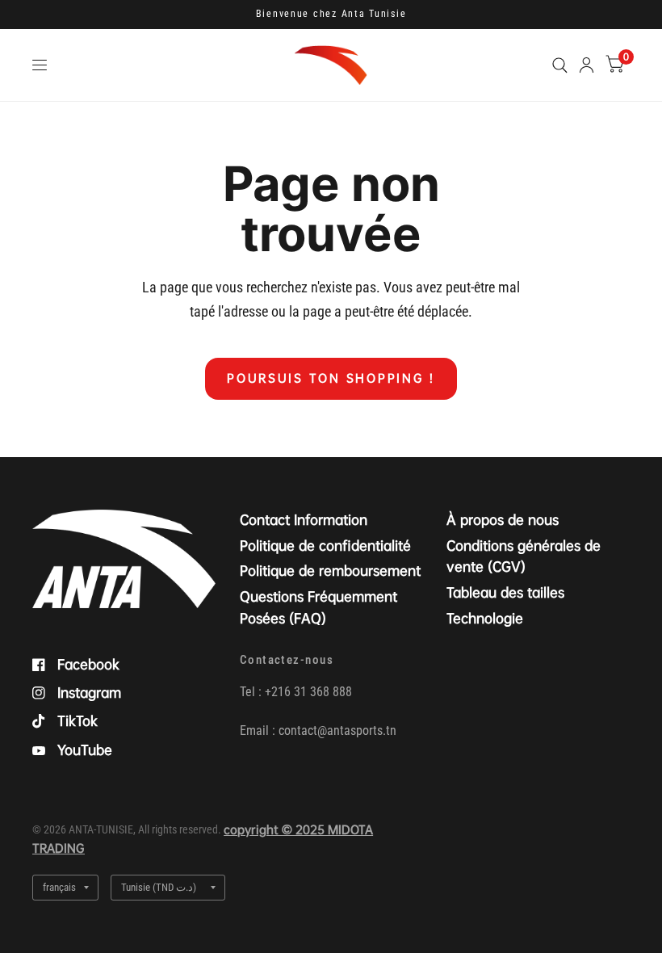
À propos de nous (502, 519)
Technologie (484, 618)
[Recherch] (560, 65)
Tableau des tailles (505, 592)
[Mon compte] (586, 65)
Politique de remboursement (330, 570)
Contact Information (303, 519)
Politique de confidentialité (325, 545)
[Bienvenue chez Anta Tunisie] (331, 14)
